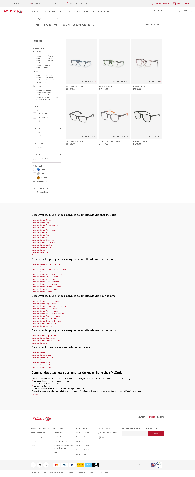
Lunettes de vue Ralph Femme (45, 272)
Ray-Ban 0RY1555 (74, 86)
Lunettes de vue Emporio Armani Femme (49, 269)
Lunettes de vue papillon (42, 357)
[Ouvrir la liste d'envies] (185, 11)
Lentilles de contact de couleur (47, 97)
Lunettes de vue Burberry (42, 220)
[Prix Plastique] (34, 147)
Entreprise (34, 441)
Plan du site (103, 473)
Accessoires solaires (43, 82)
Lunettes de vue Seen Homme (44, 318)
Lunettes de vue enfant (44, 60)
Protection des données (86, 473)
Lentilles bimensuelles (44, 93)
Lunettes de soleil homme (45, 78)
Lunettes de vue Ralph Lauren (44, 230)
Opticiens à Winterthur (83, 450)
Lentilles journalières (43, 90)
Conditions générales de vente (61, 473)
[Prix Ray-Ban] (34, 132)
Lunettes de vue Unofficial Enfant (46, 340)
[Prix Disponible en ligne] (34, 192)
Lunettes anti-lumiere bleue (46, 63)
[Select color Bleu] (34, 169)
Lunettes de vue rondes (42, 365)
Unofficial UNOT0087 (109, 141)
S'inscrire (156, 434)
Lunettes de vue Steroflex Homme (46, 321)
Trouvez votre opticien (78, 3)
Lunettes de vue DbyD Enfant (44, 335)
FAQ (103, 437)
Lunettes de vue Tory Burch (43, 242)
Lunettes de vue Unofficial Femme (46, 287)
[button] (179, 11)
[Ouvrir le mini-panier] (191, 11)
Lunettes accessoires (43, 67)
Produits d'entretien (43, 99)
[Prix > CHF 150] (34, 121)
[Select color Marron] (34, 178)
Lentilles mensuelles (43, 95)
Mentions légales (39, 473)
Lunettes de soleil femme (45, 75)
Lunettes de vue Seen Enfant (44, 338)
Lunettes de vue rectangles (43, 362)
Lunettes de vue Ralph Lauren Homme (48, 313)
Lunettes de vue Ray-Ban (42, 235)
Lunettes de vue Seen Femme (44, 279)
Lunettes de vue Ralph (41, 232)
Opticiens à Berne (82, 437)
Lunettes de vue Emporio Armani (45, 225)
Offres (55, 452)
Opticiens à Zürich (82, 441)
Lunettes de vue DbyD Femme (44, 267)
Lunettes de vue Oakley (41, 227)
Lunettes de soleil (59, 437)
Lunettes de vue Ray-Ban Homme (46, 316)
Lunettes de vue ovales (41, 355)
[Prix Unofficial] (34, 136)
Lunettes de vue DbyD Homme (45, 303)
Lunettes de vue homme (44, 58)
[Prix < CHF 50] (34, 110)
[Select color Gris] (34, 173)
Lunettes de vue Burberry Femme (46, 264)
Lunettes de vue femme (44, 56)
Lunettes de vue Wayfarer (42, 367)
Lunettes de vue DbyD (41, 222)
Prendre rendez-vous (38, 433)
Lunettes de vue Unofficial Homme (46, 323)
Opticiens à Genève (82, 433)
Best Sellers (37, 255)
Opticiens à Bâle (81, 454)
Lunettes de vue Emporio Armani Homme (49, 306)
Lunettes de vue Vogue (41, 247)
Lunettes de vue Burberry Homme (46, 301)
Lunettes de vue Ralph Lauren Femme (48, 274)
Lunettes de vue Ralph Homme (45, 311)
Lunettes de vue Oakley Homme (45, 308)
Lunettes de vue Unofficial (43, 245)
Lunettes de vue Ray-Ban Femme (46, 277)
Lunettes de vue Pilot (41, 360)
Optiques (41, 19)
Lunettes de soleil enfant (45, 80)
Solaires (36, 71)
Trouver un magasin (37, 437)
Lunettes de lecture (43, 65)
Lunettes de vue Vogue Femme (45, 289)
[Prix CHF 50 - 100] (34, 113)
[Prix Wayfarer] (34, 158)
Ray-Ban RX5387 (139, 141)
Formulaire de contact (109, 433)
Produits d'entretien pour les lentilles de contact (63, 446)
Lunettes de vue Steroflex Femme (46, 282)
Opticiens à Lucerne (83, 445)
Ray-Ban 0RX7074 (74, 141)
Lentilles (37, 86)
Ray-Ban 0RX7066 (139, 86)
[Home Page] (13, 11)
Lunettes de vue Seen (41, 237)
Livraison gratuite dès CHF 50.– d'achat (48, 3)
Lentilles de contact (60, 441)
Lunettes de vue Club (41, 352)
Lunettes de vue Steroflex (43, 240)
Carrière (33, 445)
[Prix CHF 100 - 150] (34, 117)
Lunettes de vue (38, 250)
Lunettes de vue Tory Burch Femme (47, 284)
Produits (35, 19)
